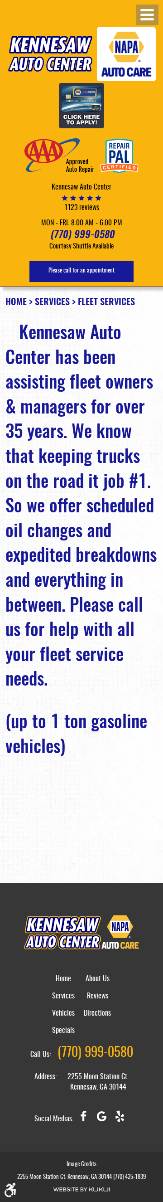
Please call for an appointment (81, 271)
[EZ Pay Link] (81, 106)
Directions (97, 1013)
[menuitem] (63, 984)
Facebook (83, 1120)
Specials (63, 1030)
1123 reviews (81, 207)
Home (16, 302)
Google (101, 1120)
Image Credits (81, 1165)
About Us (98, 979)
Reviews (97, 996)
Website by (81, 1189)
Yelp (119, 1120)
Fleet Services (106, 302)
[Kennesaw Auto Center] (50, 54)
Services (52, 302)
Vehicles (63, 1013)
